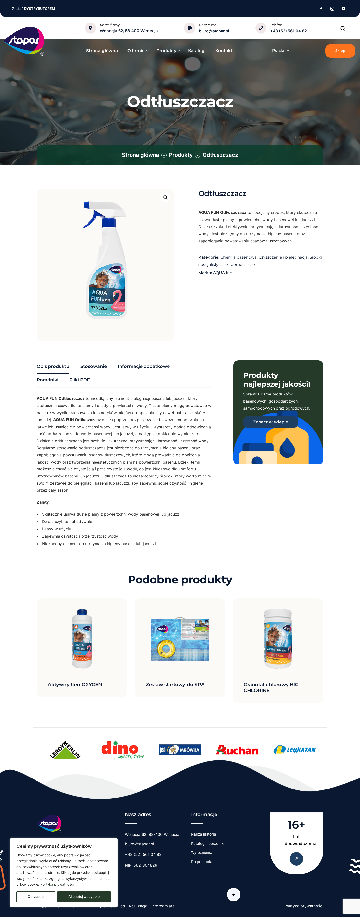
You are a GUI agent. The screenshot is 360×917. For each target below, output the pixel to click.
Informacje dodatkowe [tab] (144, 366)
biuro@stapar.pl (214, 30)
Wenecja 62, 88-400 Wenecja (129, 30)
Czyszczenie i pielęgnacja (283, 257)
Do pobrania (201, 861)
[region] (64, 872)
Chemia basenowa (238, 257)
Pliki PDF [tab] (79, 380)
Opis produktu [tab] (53, 366)
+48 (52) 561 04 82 (288, 30)
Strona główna (140, 155)
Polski (278, 50)
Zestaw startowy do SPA (175, 684)
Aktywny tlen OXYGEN (75, 684)
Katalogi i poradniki (208, 843)
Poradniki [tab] (47, 380)
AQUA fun (222, 272)
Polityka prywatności (57, 884)
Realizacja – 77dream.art (151, 906)
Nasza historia (203, 834)
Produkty (181, 155)
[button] (165, 197)
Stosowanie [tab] (93, 366)
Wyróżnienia (201, 852)
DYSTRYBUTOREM (39, 8)
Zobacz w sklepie (270, 422)
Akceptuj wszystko (84, 896)
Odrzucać (36, 896)
